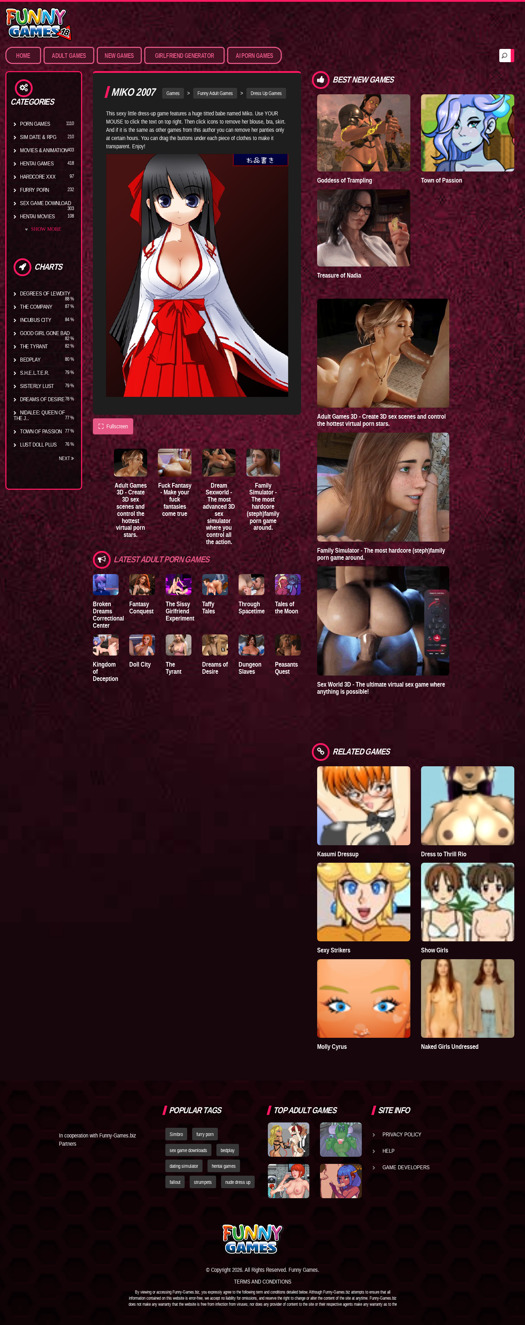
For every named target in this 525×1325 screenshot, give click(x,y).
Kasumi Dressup (338, 854)
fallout (175, 1182)
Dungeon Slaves (250, 668)
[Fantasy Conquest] (142, 585)
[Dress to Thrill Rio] (467, 805)
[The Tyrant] (178, 645)
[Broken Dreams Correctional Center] (106, 585)
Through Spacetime (252, 607)
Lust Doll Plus (38, 444)
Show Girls (434, 950)
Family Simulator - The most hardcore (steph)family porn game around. (263, 507)
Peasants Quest (286, 668)
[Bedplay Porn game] (340, 1139)
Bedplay (30, 359)
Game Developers (406, 1167)
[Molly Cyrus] (363, 998)
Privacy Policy (401, 1134)
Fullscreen (113, 426)
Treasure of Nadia (339, 275)
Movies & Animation (44, 150)
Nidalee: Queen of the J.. (39, 415)
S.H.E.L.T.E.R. (34, 372)
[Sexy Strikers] (363, 902)
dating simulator (184, 1166)
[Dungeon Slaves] (251, 645)
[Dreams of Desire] (215, 645)
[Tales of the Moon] (288, 585)
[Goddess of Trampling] (363, 132)
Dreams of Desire (42, 399)
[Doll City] (142, 645)
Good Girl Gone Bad (45, 333)
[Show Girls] (467, 902)
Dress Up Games (266, 93)
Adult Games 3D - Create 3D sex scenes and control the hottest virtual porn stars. (131, 510)
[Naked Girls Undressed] (467, 998)
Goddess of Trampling (344, 180)
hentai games (224, 1166)
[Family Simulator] (263, 462)
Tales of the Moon (286, 607)
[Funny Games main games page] (344, 1239)
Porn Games (35, 123)
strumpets (203, 1182)
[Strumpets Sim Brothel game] (340, 1181)
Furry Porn (34, 189)
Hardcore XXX (37, 176)
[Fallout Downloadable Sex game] (288, 1181)
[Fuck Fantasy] (174, 462)
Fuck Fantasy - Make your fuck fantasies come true (174, 499)
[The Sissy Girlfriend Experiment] (178, 585)
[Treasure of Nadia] (363, 228)
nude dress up (237, 1182)
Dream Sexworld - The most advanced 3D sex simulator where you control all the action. (219, 514)
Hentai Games (37, 163)
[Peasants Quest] (288, 645)
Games (173, 93)
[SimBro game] (288, 1139)
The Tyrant (34, 346)
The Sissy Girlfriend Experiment (180, 611)
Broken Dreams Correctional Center (108, 614)
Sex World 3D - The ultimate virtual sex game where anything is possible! (381, 688)
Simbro (176, 1134)
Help (388, 1150)
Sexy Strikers (333, 950)
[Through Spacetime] (251, 585)
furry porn (205, 1134)
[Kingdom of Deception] (106, 645)
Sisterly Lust (37, 386)
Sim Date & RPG (38, 137)
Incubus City (35, 320)
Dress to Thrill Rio (443, 854)
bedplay (228, 1150)
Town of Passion (41, 431)
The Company (36, 306)
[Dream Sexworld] (219, 462)
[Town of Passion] (467, 132)
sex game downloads (188, 1150)
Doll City (140, 664)
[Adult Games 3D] (131, 462)
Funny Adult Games (215, 93)
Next (65, 458)
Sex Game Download (45, 203)
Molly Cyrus (332, 1046)
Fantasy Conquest (141, 607)
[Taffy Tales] (215, 585)
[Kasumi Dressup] (363, 805)
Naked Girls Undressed (450, 1046)
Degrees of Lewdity (45, 293)
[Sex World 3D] (383, 620)
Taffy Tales (208, 607)
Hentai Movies (37, 216)
